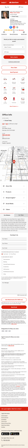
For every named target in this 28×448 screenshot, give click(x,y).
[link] (14, 2)
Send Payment (14, 72)
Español (3, 2)
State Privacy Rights (5, 425)
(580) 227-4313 (6, 135)
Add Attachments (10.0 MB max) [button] (14, 299)
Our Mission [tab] (7, 215)
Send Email (14, 307)
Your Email (4, 248)
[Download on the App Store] (5, 433)
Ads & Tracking (4, 415)
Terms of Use (4, 421)
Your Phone (4, 243)
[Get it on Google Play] (14, 433)
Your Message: (5, 282)
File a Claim (14, 67)
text (7, 123)
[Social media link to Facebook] (10, 27)
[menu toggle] (25, 2)
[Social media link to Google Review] (17, 27)
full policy (18, 386)
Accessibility (3, 419)
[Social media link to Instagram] (14, 27)
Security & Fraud (4, 417)
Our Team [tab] (21, 215)
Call (3, 123)
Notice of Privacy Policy (6, 423)
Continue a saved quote (14, 61)
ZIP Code (6, 52)
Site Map (3, 427)
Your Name (4, 238)
